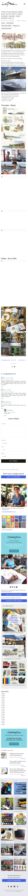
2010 (3, 697)
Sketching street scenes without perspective (17, 754)
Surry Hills (16, 25)
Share (24, 20)
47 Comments (21, 765)
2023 (3, 719)
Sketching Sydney (6, 25)
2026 (3, 724)
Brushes (16, 781)
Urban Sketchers (6, 28)
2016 (3, 707)
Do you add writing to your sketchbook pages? (18, 762)
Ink (1, 811)
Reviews (16, 857)
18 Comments (20, 774)
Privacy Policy (18, 891)
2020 (3, 714)
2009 (3, 695)
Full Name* (3, 440)
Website (3, 453)
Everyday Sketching (5, 826)
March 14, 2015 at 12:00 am (7, 380)
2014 (3, 704)
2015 (3, 705)
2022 (3, 717)
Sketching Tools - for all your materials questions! (14, 685)
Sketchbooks (17, 826)
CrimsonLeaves (7, 378)
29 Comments (20, 757)
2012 (3, 700)
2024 (3, 721)
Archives (8, 891)
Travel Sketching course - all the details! (12, 659)
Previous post (6, 360)
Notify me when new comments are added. (10, 469)
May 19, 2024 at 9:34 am (6, 404)
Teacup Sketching (18, 811)
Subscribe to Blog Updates (14, 601)
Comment (3, 423)
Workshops (3, 842)
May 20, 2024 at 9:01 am (9, 412)
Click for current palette (7, 529)
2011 (3, 698)
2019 (3, 712)
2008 (3, 693)
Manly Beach (10, 23)
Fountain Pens (17, 796)
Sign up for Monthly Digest (14, 594)
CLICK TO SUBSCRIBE (13, 477)
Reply (2, 386)
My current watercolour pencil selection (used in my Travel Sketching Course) (18, 770)
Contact (12, 891)
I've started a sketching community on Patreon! (13, 632)
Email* (2, 446)
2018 (3, 710)
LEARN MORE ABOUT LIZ (9, 512)
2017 (3, 709)
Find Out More (14, 551)
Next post (22, 360)
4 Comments (11, 20)
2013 (3, 702)
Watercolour (4, 781)
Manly (3, 23)
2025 (3, 722)
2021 (3, 716)
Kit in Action (4, 796)
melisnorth (6, 390)
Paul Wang (12, 52)
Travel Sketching (18, 842)
